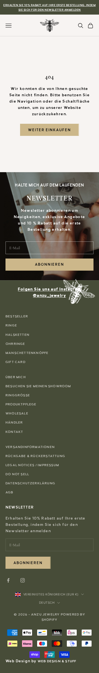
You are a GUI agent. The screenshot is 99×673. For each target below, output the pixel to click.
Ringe (11, 325)
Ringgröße (18, 395)
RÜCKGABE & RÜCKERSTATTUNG (35, 456)
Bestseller (17, 316)
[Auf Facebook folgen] (8, 580)
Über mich (16, 377)
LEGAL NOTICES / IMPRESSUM (32, 465)
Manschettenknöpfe (27, 353)
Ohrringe (15, 344)
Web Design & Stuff (57, 661)
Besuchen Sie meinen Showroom (38, 386)
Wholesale (17, 413)
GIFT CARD (16, 362)
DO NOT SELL (17, 474)
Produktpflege (21, 404)
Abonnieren (49, 264)
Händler (14, 422)
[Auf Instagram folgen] (22, 580)
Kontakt (14, 432)
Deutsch (47, 603)
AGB (9, 492)
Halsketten (17, 335)
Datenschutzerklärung (30, 483)
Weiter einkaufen (49, 130)
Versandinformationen (30, 447)
